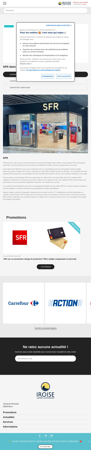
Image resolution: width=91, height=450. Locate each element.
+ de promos (45, 267)
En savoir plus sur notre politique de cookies (43, 70)
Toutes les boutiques (45, 328)
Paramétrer (47, 76)
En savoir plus (45, 446)
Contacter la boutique (20, 87)
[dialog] (45, 51)
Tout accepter (63, 76)
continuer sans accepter (58, 25)
